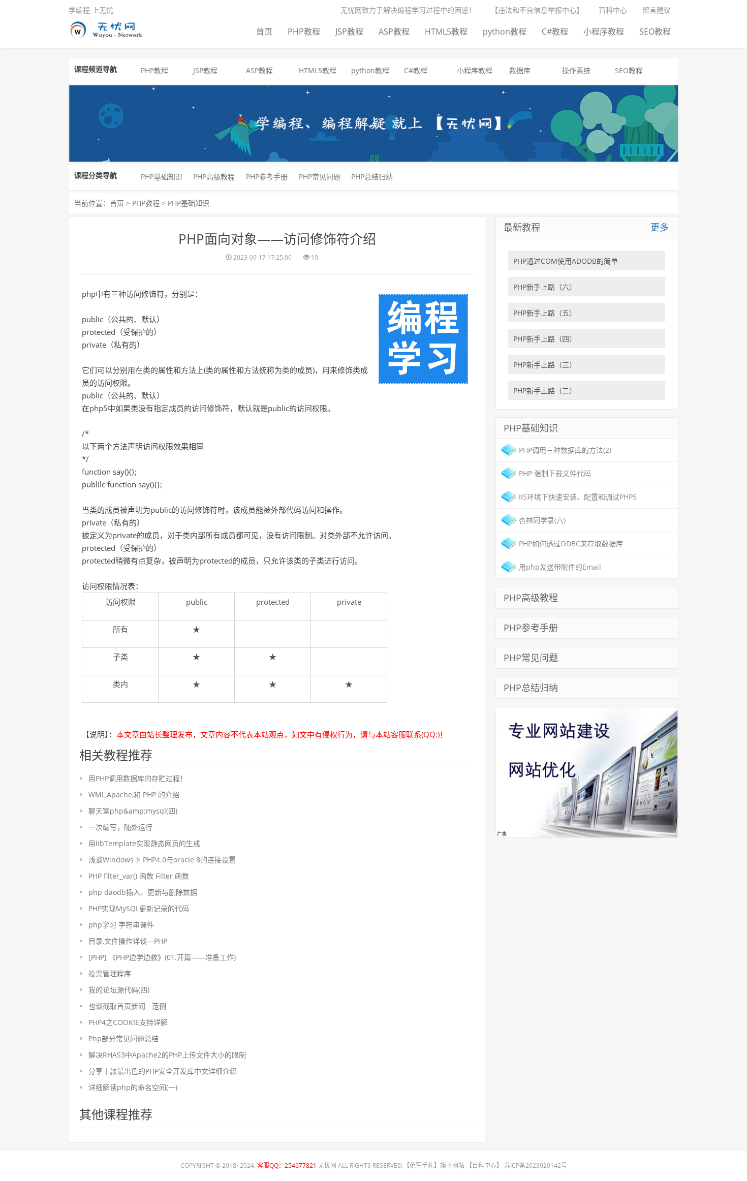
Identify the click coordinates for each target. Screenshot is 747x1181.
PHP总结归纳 (372, 176)
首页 (264, 31)
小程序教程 (603, 31)
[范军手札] (587, 771)
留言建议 (656, 10)
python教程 (504, 31)
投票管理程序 (109, 973)
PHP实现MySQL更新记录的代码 (138, 908)
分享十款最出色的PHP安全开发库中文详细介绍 (162, 1071)
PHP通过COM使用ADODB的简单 (565, 261)
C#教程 (555, 31)
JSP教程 (349, 31)
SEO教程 (655, 31)
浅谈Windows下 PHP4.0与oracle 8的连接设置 (162, 859)
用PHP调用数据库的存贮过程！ (137, 778)
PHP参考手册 (267, 176)
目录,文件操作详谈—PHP (127, 941)
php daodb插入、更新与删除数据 (142, 892)
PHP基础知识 (161, 176)
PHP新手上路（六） (544, 287)
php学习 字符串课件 (121, 924)
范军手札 (422, 1165)
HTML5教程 (446, 31)
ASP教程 (394, 31)
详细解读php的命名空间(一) (132, 1087)
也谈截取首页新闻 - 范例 (127, 1006)
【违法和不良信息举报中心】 (537, 10)
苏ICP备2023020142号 (535, 1165)
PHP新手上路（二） (544, 390)
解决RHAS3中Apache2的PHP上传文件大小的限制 (167, 1055)
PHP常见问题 (319, 176)
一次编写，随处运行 (120, 827)
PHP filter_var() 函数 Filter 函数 (138, 876)
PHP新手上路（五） (544, 313)
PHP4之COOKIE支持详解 (128, 1022)
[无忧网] (110, 27)
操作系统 (576, 70)
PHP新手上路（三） (544, 364)
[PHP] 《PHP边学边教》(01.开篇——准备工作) (162, 957)
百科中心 (613, 10)
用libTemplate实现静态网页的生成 (144, 843)
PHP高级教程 (214, 176)
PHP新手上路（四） (544, 339)
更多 (659, 227)
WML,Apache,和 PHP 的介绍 (133, 794)
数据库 (520, 70)
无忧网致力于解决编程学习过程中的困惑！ (408, 10)
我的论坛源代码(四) (118, 989)
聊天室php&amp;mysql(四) (132, 811)
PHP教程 (304, 31)
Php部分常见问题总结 (123, 1038)
